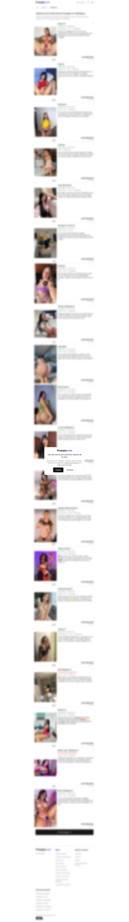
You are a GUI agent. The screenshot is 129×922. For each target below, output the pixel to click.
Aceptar (58, 470)
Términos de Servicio (71, 463)
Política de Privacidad (64, 465)
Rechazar (70, 470)
